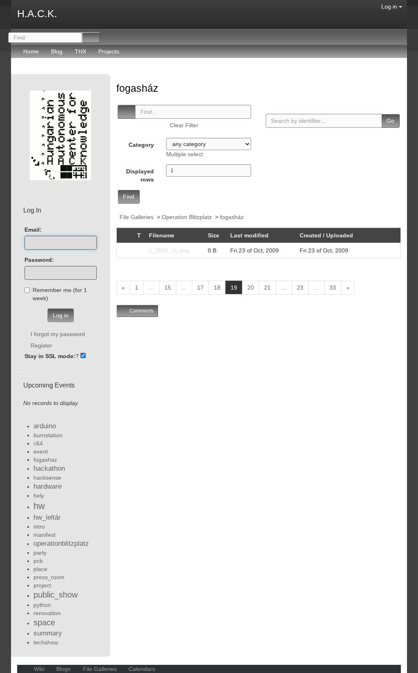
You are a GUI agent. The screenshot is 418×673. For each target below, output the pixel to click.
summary (47, 633)
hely (38, 495)
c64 (38, 443)
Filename (161, 235)
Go (390, 120)
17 (200, 287)
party (40, 552)
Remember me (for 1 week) (60, 294)
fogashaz (45, 459)
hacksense (47, 477)
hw (39, 506)
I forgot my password (58, 334)
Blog (56, 51)
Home (31, 51)
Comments (140, 311)
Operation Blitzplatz (187, 217)
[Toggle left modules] (21, 70)
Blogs (63, 669)
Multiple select (184, 154)
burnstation (47, 435)
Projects (108, 51)
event (40, 451)
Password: (39, 260)
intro (39, 526)
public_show (55, 594)
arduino (44, 426)
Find (128, 196)
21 (267, 287)
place (40, 569)
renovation (47, 613)
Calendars (141, 669)
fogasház (138, 88)
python (42, 605)
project (42, 585)
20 (250, 287)
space (44, 622)
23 (300, 287)
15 (168, 287)
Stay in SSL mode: (50, 356)
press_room (48, 577)
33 (332, 287)
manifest (44, 534)
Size (213, 235)
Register (41, 345)
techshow (45, 642)
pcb (38, 561)
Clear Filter (184, 125)
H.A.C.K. (37, 13)
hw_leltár (47, 517)
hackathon (49, 468)
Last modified (249, 235)
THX (80, 51)
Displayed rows (140, 175)
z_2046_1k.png (169, 250)
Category (141, 145)
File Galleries (136, 217)
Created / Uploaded (327, 235)
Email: (33, 229)
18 (217, 287)
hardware (47, 486)
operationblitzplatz (61, 543)
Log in (390, 6)
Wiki (39, 669)
